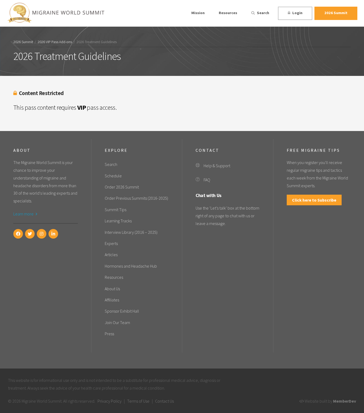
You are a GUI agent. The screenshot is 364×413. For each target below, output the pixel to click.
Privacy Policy (110, 401)
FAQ (207, 179)
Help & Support (217, 165)
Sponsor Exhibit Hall (122, 311)
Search (262, 12)
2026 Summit (335, 12)
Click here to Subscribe (314, 200)
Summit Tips (115, 209)
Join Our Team (117, 322)
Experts (111, 243)
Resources (228, 12)
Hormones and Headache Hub (131, 266)
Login (297, 12)
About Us (112, 288)
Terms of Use (138, 401)
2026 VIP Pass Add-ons (55, 42)
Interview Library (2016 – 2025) (131, 232)
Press (109, 333)
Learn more (23, 213)
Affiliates (112, 299)
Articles (111, 254)
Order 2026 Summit (122, 187)
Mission (198, 12)
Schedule (113, 175)
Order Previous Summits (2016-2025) (136, 198)
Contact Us (164, 401)
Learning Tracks (118, 220)
